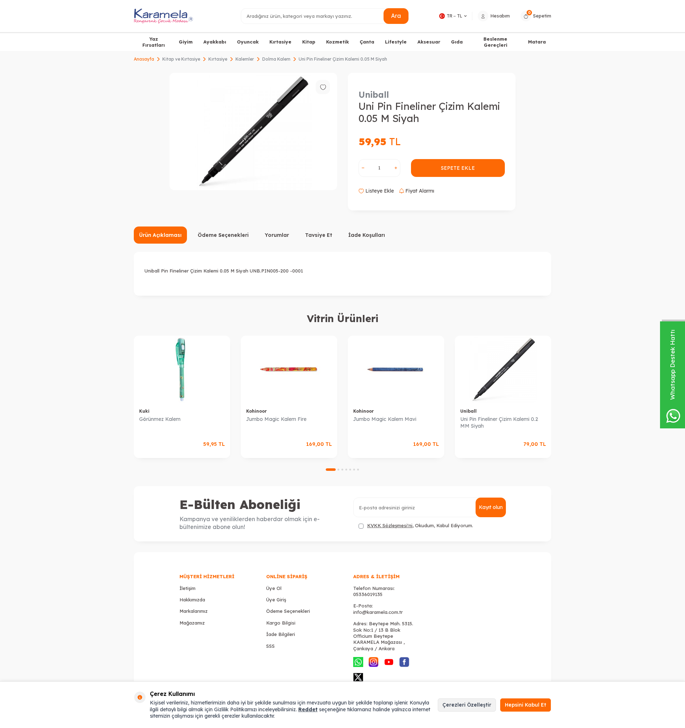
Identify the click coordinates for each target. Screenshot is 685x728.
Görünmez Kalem (160, 419)
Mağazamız (192, 623)
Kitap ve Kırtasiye (181, 59)
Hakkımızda (192, 599)
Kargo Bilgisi (280, 623)
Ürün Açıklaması (160, 235)
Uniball (374, 94)
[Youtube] (389, 662)
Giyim (186, 42)
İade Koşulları (366, 235)
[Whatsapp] (358, 662)
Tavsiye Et (318, 235)
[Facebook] (404, 662)
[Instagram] (374, 662)
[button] (331, 469)
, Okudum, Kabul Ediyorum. (420, 525)
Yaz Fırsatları (153, 42)
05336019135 (367, 594)
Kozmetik (337, 42)
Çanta (367, 42)
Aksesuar (428, 42)
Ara (396, 15)
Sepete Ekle (458, 168)
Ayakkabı (214, 42)
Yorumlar (277, 235)
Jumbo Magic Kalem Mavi (384, 419)
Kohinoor (256, 411)
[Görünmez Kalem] (182, 369)
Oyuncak (248, 42)
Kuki (144, 411)
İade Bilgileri (280, 634)
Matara (537, 42)
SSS (270, 646)
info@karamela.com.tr (378, 612)
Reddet (308, 709)
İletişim (187, 588)
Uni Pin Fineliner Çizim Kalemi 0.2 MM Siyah (499, 422)
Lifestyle (396, 42)
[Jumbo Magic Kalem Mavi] (396, 369)
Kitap (308, 42)
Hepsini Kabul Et (525, 705)
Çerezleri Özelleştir (466, 705)
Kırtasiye (280, 42)
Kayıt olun (491, 507)
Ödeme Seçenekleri (223, 235)
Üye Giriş (276, 599)
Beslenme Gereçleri (495, 42)
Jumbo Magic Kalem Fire (276, 419)
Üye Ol (273, 588)
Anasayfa (144, 59)
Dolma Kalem (276, 59)
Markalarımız (193, 611)
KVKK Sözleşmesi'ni (389, 525)
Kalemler (244, 59)
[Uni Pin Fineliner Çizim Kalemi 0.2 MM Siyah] (503, 369)
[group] (253, 131)
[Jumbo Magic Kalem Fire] (289, 369)
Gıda (457, 42)
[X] (358, 677)
